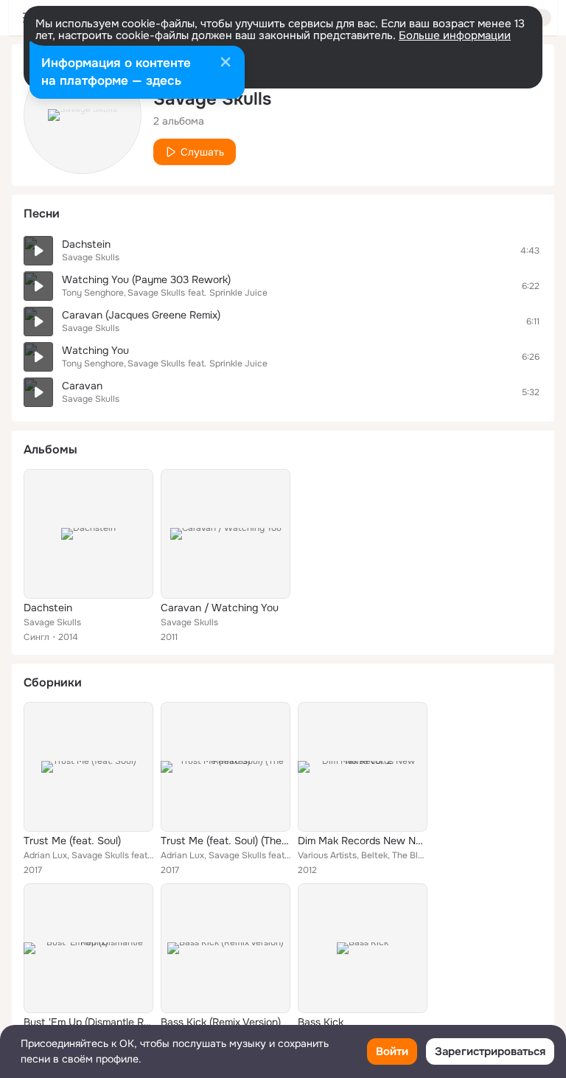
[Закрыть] (225, 63)
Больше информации (455, 35)
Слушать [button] (202, 152)
